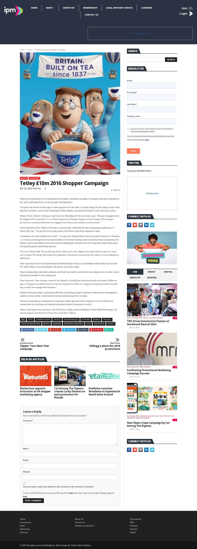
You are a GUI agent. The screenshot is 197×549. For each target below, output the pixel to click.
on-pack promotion (30, 324)
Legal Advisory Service (119, 7)
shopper (34, 178)
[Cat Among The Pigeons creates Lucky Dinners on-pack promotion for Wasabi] (70, 376)
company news (43, 320)
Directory (24, 532)
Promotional (25, 522)
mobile (96, 320)
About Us (79, 519)
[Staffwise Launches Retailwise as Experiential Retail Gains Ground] (104, 376)
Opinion (147, 367)
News (49, 7)
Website (26, 472)
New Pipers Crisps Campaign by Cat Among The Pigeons (148, 424)
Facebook (28, 330)
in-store (86, 320)
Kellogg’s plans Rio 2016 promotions (104, 346)
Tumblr (83, 330)
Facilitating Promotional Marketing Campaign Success (149, 371)
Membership (90, 7)
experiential (136, 318)
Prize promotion (166, 416)
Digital (168, 271)
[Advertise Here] (152, 247)
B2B (132, 522)
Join (184, 8)
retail (46, 324)
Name (26, 449)
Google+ (56, 330)
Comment (28, 421)
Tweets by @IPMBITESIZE (139, 171)
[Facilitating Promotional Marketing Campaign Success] (152, 349)
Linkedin (70, 330)
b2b (135, 271)
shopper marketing (73, 324)
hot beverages (71, 320)
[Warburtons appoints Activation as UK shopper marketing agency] (35, 376)
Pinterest (97, 330)
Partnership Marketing (147, 416)
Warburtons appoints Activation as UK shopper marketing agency (35, 391)
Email (26, 460)
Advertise (68, 7)
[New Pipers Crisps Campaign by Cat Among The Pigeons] (152, 398)
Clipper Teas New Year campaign (34, 346)
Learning (146, 7)
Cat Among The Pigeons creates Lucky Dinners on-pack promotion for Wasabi (70, 393)
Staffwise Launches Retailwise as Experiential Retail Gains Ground (104, 391)
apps (30, 320)
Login (183, 13)
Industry (133, 529)
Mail (110, 330)
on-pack (107, 320)
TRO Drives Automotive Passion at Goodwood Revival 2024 (148, 322)
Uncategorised (156, 318)
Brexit (151, 271)
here (71, 493)
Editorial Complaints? (84, 526)
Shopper (134, 526)
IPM (141, 367)
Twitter (42, 330)
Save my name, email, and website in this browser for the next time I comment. (58, 487)
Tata (88, 324)
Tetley (111, 324)
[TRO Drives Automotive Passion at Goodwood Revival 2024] (152, 300)
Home (34, 7)
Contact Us (91, 14)
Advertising (25, 529)
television (99, 324)
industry (135, 277)
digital (57, 320)
